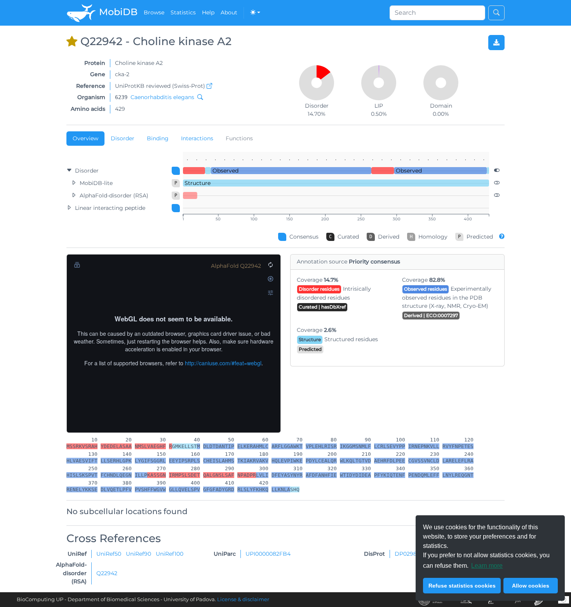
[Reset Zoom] (270, 264)
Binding (158, 138)
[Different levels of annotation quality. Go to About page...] (502, 236)
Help (208, 12)
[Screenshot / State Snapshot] (270, 278)
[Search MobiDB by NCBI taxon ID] (198, 97)
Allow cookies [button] (530, 586)
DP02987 (407, 553)
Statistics (183, 12)
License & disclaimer (243, 599)
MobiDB (117, 11)
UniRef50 (109, 553)
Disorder (122, 138)
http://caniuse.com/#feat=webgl (223, 363)
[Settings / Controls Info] (270, 292)
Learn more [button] (487, 565)
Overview (85, 138)
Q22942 (106, 573)
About (229, 12)
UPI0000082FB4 (268, 553)
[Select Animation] (77, 264)
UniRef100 (169, 553)
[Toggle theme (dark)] (255, 12)
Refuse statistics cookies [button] (462, 586)
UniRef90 (139, 553)
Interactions (197, 138)
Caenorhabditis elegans (162, 97)
